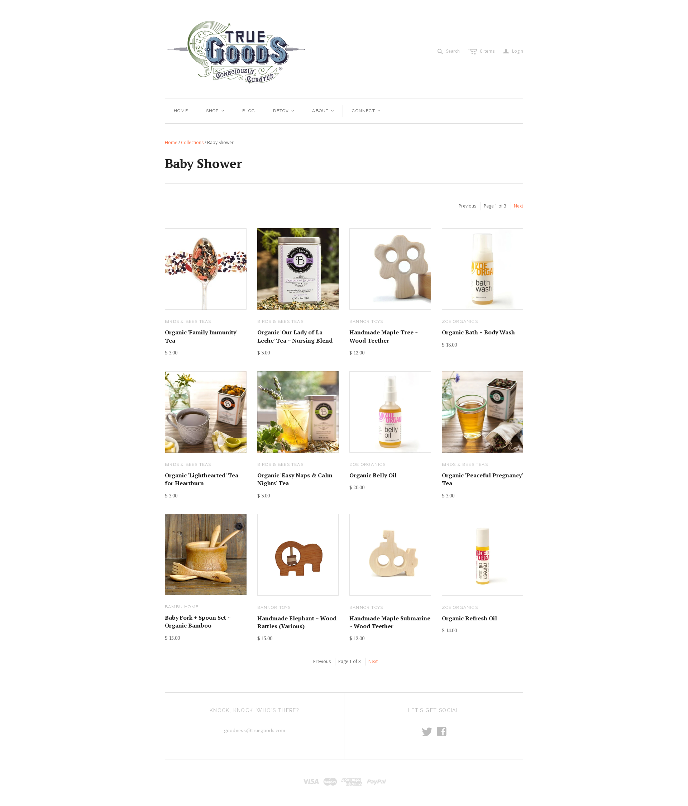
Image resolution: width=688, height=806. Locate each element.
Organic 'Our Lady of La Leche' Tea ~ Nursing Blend (295, 336)
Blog (248, 110)
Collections (192, 142)
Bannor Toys (366, 321)
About (323, 110)
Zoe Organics (460, 321)
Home (181, 110)
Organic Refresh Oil (469, 618)
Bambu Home (182, 606)
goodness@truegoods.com (254, 730)
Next (518, 206)
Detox (284, 110)
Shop (215, 110)
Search (453, 51)
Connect (366, 110)
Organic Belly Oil (373, 475)
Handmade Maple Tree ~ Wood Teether (383, 336)
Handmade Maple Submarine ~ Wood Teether (389, 622)
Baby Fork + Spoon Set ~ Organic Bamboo (197, 621)
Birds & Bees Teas (188, 321)
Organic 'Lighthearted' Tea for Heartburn (201, 479)
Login (513, 51)
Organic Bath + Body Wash (478, 332)
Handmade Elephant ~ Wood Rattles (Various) (296, 622)
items (487, 51)
